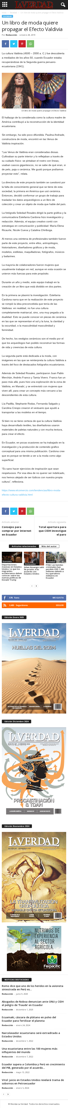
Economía (7, 561)
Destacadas (30, 564)
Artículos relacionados (24, 546)
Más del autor (49, 546)
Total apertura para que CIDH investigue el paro (52, 530)
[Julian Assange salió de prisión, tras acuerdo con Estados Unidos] (34, 558)
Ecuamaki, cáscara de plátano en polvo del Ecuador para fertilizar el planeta (29, 1019)
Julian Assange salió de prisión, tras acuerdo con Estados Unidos (34, 570)
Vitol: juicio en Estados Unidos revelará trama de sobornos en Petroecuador (33, 1081)
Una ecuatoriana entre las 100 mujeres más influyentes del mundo (29, 1050)
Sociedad (13, 12)
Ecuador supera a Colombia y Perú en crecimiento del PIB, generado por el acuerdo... (33, 1066)
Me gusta (58, 597)
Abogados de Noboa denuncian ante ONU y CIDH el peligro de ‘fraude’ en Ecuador (33, 1003)
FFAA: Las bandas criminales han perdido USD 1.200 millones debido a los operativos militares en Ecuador (55, 571)
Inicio (4, 12)
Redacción (11, 35)
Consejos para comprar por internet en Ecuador (16, 530)
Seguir (60, 605)
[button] (62, 5)
